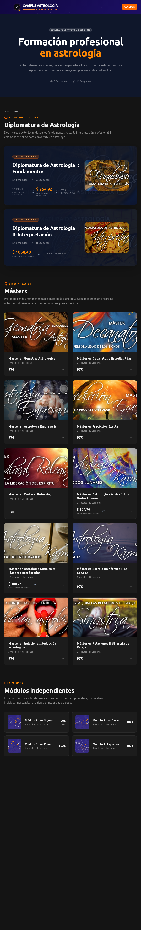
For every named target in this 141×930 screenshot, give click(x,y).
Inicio (6, 112)
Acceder (129, 7)
